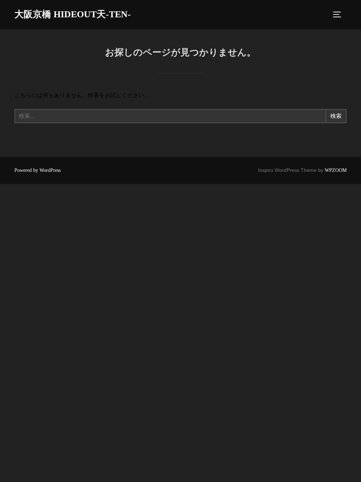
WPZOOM (336, 170)
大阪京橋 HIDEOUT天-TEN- (72, 14)
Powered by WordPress (37, 170)
